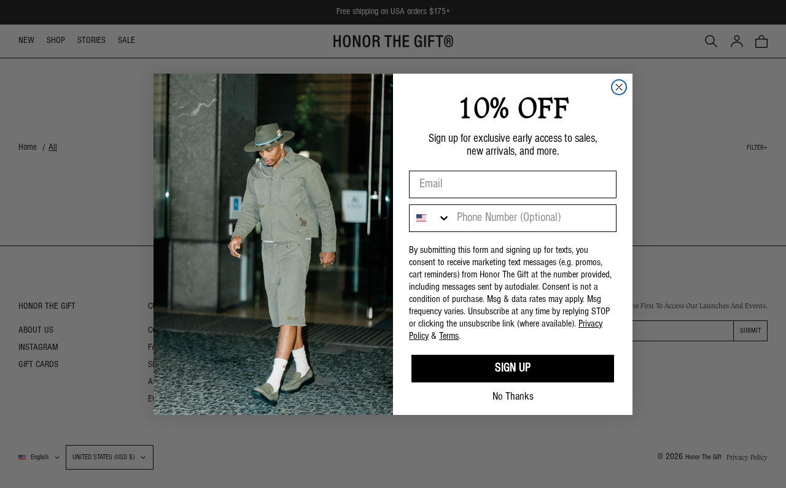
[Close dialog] (619, 87)
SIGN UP (513, 368)
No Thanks (513, 396)
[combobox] (430, 218)
